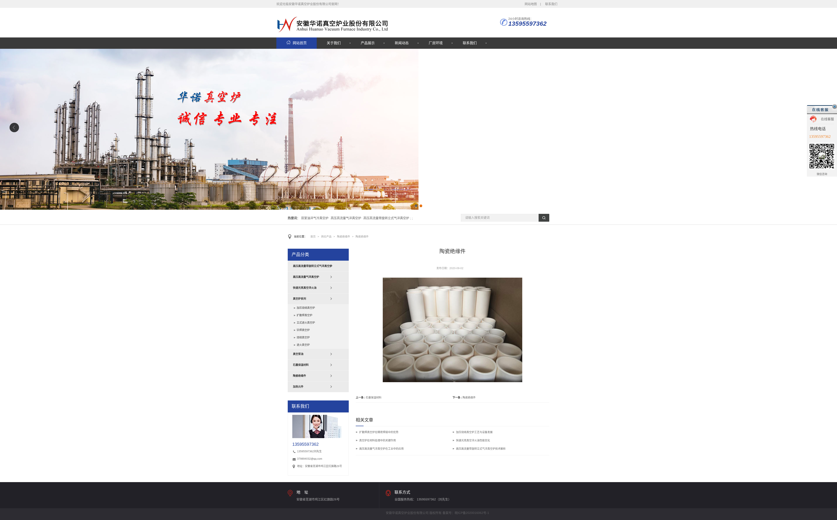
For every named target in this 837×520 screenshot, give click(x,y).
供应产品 (326, 236)
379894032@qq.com (309, 458)
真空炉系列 (299, 298)
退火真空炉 (303, 344)
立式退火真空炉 (306, 322)
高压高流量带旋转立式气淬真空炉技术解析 (481, 448)
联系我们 (551, 4)
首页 (313, 236)
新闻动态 (402, 43)
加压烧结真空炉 (306, 307)
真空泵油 (298, 354)
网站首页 (300, 43)
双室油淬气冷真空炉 (314, 218)
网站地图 (531, 4)
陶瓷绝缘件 (343, 236)
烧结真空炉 (303, 337)
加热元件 (298, 386)
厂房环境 (436, 43)
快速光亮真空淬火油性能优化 (473, 440)
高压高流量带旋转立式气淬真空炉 (386, 218)
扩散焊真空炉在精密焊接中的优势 (378, 432)
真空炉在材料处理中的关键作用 (377, 440)
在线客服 (827, 119)
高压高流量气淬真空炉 (346, 218)
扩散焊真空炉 (304, 315)
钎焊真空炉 (303, 330)
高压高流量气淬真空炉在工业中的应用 (381, 448)
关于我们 (334, 43)
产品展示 (368, 43)
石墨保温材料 (373, 397)
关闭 (834, 106)
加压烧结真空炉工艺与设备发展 (474, 432)
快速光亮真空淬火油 (304, 287)
